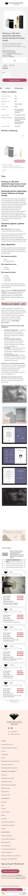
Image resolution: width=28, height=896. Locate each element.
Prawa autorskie (5, 795)
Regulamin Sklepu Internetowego (10, 761)
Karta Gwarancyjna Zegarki (8, 785)
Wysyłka (3, 808)
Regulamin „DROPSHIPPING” (9, 859)
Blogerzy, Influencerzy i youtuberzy (10, 855)
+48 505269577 (14, 731)
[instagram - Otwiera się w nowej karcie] (9, 728)
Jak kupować (4, 754)
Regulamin (18, 875)
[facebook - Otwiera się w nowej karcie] (12, 728)
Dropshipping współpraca (8, 849)
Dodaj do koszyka (14, 80)
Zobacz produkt (18, 161)
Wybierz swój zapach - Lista (13, 304)
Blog (2, 805)
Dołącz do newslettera (10, 871)
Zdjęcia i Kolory (5, 791)
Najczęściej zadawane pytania (9, 768)
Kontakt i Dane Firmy (7, 744)
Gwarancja (4, 775)
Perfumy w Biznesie (6, 852)
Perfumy (8, 88)
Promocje (4, 818)
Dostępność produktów (7, 825)
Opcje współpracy (6, 845)
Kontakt (3, 828)
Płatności (3, 802)
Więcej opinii (14, 701)
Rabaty (3, 815)
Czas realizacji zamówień (8, 822)
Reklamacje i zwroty (6, 781)
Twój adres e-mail (5, 867)
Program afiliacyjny (6, 835)
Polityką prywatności (21, 878)
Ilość (3, 72)
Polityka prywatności (7, 764)
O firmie (3, 751)
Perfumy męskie (19, 88)
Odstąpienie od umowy (7, 778)
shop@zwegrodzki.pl (15, 734)
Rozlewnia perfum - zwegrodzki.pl (1, 88)
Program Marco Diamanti (8, 839)
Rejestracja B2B (5, 842)
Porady (3, 758)
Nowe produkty (5, 812)
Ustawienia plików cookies (8, 748)
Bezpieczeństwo (5, 788)
